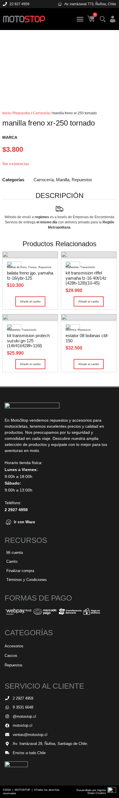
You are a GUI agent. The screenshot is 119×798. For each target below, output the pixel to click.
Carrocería (41, 113)
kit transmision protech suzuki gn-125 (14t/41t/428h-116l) (28, 340)
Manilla (62, 179)
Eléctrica (71, 329)
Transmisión (87, 267)
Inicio (6, 113)
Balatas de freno (17, 267)
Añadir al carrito (30, 301)
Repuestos (21, 113)
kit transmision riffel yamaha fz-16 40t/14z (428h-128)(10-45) (86, 277)
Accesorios (14, 646)
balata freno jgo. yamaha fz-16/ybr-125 (30, 275)
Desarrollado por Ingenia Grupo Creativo (91, 792)
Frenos (32, 267)
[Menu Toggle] (80, 19)
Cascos (11, 655)
